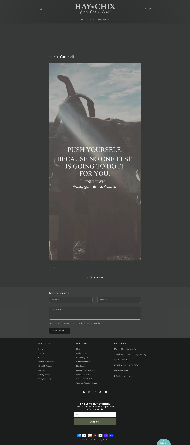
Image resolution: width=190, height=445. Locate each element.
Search (41, 353)
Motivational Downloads (86, 370)
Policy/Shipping (44, 379)
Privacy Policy (44, 375)
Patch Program (82, 358)
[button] (41, 9)
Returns (41, 370)
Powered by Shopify (101, 440)
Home (40, 349)
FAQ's (40, 358)
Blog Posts (80, 366)
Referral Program (83, 362)
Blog (78, 349)
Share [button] (54, 267)
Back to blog (96, 277)
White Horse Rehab (84, 379)
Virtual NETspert (45, 366)
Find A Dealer (81, 353)
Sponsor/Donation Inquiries (87, 383)
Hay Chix (91, 440)
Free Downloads (83, 375)
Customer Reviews (46, 362)
